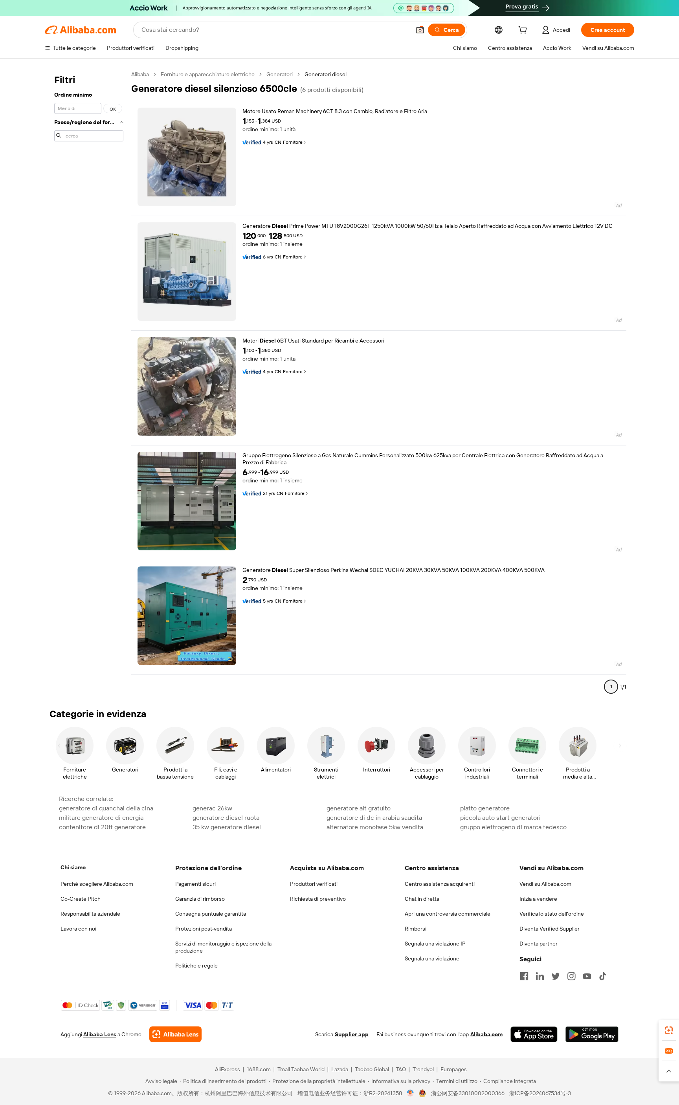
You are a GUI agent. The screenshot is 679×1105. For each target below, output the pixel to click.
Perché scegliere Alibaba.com (97, 884)
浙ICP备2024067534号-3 (540, 1093)
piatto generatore (485, 808)
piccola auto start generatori (500, 817)
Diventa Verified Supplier (549, 928)
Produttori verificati (314, 884)
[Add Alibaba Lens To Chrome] (175, 1034)
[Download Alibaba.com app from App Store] (534, 1034)
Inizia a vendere (538, 899)
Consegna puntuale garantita (210, 914)
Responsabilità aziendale (90, 914)
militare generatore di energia (101, 817)
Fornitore (293, 142)
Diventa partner (538, 943)
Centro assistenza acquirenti (440, 884)
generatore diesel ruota (226, 817)
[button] (420, 30)
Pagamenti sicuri (195, 884)
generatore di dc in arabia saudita (374, 817)
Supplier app (352, 1034)
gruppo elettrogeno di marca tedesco (513, 827)
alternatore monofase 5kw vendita (375, 827)
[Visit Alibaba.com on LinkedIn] (540, 976)
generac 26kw (212, 808)
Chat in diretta (422, 899)
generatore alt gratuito (359, 808)
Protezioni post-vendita (203, 928)
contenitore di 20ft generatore (102, 827)
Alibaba (140, 74)
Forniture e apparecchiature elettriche (208, 74)
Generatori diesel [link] (326, 74)
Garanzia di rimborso (200, 899)
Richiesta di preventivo (318, 899)
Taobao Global (372, 1069)
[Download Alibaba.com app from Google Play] (591, 1034)
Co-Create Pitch (81, 899)
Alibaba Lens (99, 1034)
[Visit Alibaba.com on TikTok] (602, 976)
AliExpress (227, 1069)
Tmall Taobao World (301, 1069)
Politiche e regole (196, 965)
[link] (669, 1030)
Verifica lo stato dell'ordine (551, 914)
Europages (453, 1069)
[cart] (524, 31)
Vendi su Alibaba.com (545, 884)
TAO (401, 1069)
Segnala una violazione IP (435, 943)
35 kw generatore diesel (227, 827)
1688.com (259, 1069)
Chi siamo (73, 867)
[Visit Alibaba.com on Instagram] (571, 976)
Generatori (279, 74)
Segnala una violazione (432, 958)
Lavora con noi (78, 928)
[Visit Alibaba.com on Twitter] (555, 976)
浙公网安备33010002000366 (468, 1093)
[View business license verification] (410, 1093)
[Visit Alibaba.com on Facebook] (524, 976)
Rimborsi (415, 928)
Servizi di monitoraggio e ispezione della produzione (223, 947)
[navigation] (89, 384)
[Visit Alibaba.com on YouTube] (587, 976)
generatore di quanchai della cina (106, 808)
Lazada (339, 1069)
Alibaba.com (486, 1034)
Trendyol (423, 1069)
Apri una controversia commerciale (447, 914)
